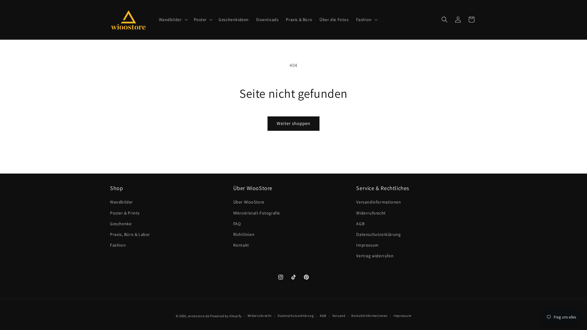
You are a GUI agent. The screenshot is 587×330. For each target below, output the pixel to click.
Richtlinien (244, 234)
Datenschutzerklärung (378, 234)
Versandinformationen (378, 202)
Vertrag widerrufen (374, 255)
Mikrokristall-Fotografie (256, 213)
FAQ (237, 223)
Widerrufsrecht (371, 213)
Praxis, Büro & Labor (130, 234)
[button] (172, 19)
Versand (338, 316)
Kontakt (241, 245)
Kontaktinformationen (369, 316)
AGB (360, 223)
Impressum (367, 245)
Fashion (118, 245)
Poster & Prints (125, 213)
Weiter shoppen (293, 123)
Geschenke (120, 223)
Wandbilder (121, 202)
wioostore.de (198, 316)
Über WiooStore (248, 202)
